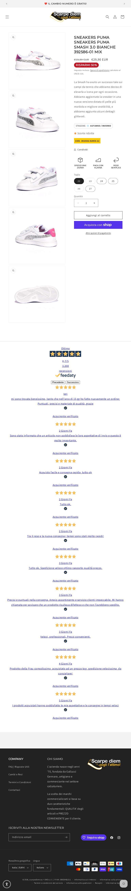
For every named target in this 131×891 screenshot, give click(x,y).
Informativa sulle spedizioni (79, 883)
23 (92, 181)
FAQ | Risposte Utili (19, 766)
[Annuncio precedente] (6, 4)
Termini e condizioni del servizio (48, 883)
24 (101, 181)
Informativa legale (114, 883)
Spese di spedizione (99, 70)
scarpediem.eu (35, 879)
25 (113, 181)
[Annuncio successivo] (124, 4)
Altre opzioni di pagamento (98, 233)
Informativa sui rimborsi (85, 879)
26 (81, 188)
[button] (7, 17)
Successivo (73, 382)
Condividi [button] (82, 149)
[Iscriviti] (66, 837)
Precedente (58, 382)
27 (90, 188)
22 (79, 181)
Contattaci (14, 789)
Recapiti (99, 883)
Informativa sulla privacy (111, 879)
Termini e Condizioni (20, 782)
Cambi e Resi (16, 774)
